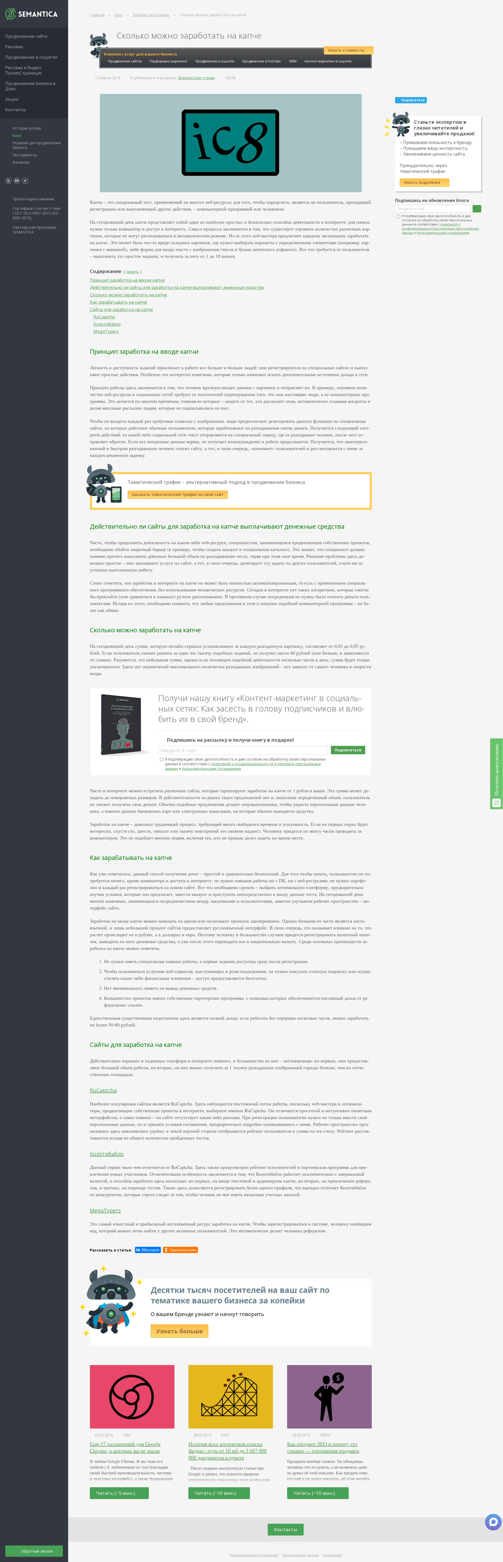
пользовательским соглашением (211, 768)
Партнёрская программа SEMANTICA (34, 229)
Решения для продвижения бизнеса (37, 145)
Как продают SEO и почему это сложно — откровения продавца (323, 1447)
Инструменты (25, 154)
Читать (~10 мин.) (216, 1493)
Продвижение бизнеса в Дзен (30, 86)
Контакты (285, 1529)
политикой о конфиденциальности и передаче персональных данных (243, 766)
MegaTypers (105, 1210)
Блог (17, 135)
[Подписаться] (477, 208)
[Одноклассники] (180, 1250)
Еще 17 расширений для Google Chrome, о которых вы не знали (125, 1447)
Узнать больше (179, 1331)
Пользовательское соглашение (253, 1555)
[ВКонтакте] (148, 1250)
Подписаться (348, 749)
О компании (332, 1555)
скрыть (132, 271)
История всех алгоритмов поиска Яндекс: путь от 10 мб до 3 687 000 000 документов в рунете (227, 1450)
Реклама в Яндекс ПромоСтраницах (23, 70)
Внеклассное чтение (196, 77)
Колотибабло (107, 1153)
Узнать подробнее (422, 182)
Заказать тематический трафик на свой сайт (178, 494)
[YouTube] (17, 181)
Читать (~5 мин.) (116, 1493)
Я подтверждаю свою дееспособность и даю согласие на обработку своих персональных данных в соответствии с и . (245, 764)
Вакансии (21, 162)
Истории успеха (27, 128)
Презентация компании (33, 198)
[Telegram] (25, 181)
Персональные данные (300, 1555)
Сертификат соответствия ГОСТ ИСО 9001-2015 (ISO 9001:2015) (37, 213)
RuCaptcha (103, 1090)
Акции (11, 99)
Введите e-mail (178, 750)
